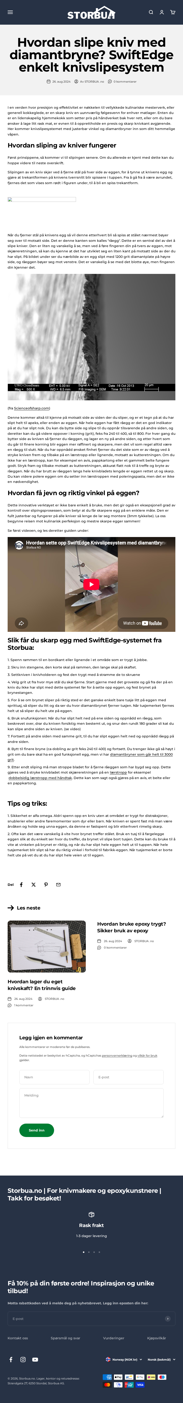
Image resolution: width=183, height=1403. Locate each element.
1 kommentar (23, 1005)
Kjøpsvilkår (156, 1338)
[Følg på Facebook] (11, 1359)
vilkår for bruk (147, 1055)
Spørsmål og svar (65, 1338)
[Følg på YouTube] (35, 1359)
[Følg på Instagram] (23, 1359)
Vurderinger (113, 1338)
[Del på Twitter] (33, 884)
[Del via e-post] (58, 884)
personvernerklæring (117, 1055)
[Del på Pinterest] (46, 884)
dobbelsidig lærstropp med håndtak (40, 778)
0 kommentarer (125, 81)
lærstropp (118, 772)
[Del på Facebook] (21, 884)
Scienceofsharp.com (31, 408)
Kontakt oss (18, 1338)
